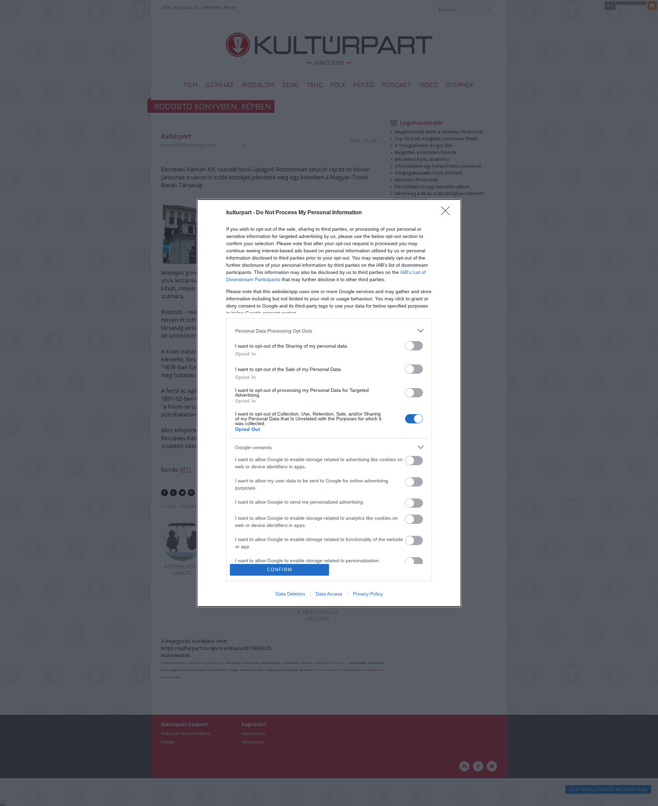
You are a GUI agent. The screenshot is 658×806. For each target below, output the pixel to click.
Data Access (329, 594)
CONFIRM (279, 569)
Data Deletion (290, 594)
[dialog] (329, 403)
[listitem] (329, 330)
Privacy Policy (368, 594)
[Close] (447, 212)
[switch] (414, 345)
